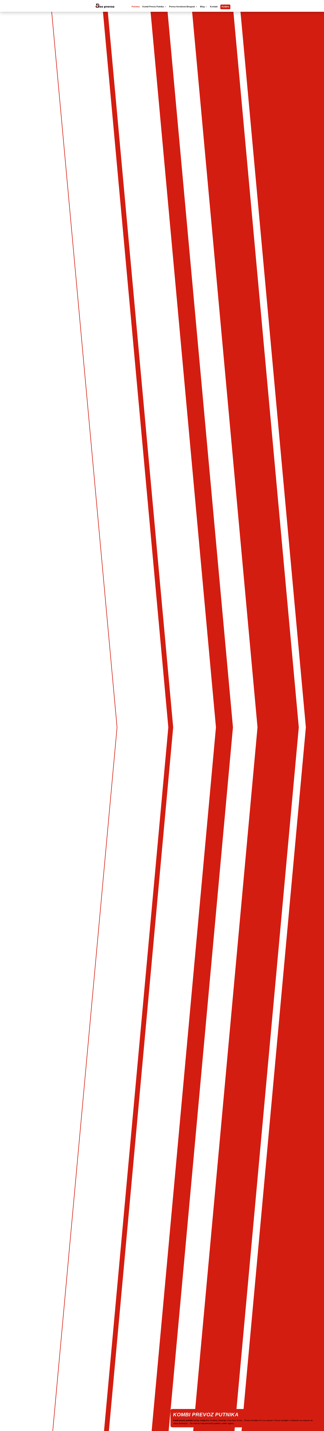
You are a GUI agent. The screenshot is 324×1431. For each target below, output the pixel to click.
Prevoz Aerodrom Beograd (182, 7)
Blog (202, 7)
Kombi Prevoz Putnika (153, 7)
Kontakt (214, 7)
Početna (136, 7)
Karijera (225, 7)
